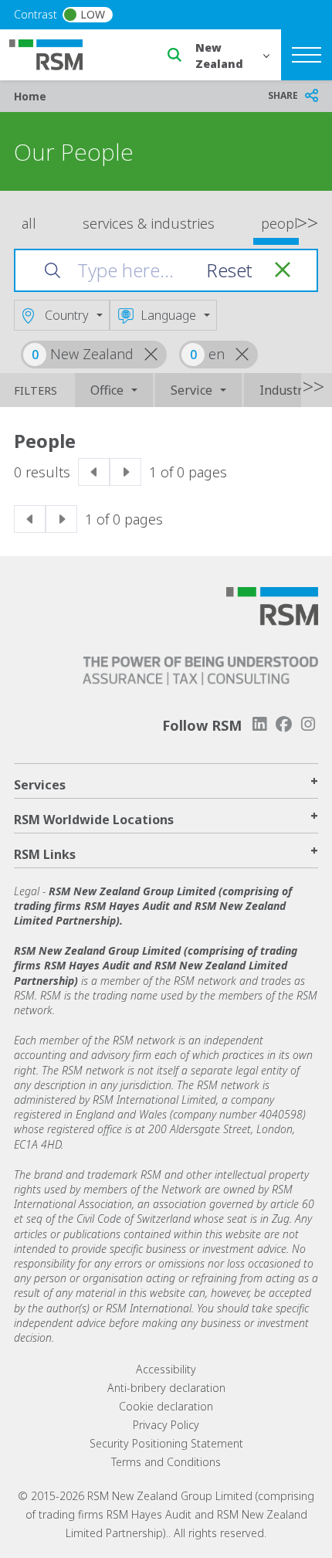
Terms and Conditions (166, 1461)
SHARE (283, 95)
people (283, 223)
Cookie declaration (166, 1406)
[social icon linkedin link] (259, 724)
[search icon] (174, 55)
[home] (55, 53)
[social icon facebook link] (284, 724)
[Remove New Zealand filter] (158, 354)
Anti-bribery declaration (166, 1387)
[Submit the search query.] (52, 270)
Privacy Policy (166, 1424)
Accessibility (166, 1369)
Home (30, 96)
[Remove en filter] (249, 354)
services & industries (149, 223)
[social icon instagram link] (308, 724)
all (29, 223)
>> (307, 222)
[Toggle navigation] (306, 54)
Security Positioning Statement (166, 1443)
